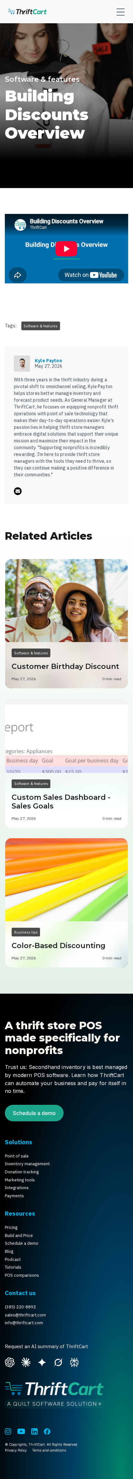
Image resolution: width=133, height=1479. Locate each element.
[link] (27, 11)
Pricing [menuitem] (11, 1227)
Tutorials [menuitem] (13, 1267)
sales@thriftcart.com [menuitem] (25, 1315)
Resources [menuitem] (20, 1213)
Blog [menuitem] (9, 1251)
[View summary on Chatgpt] (10, 1361)
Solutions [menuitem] (18, 1142)
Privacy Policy (16, 1450)
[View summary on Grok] (58, 1361)
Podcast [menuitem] (13, 1259)
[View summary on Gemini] (42, 1361)
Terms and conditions (49, 1450)
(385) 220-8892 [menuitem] (20, 1307)
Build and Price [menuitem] (19, 1235)
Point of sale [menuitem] (17, 1156)
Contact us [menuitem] (20, 1293)
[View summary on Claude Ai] (26, 1361)
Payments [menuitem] (14, 1196)
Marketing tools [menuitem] (20, 1180)
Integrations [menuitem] (17, 1187)
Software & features (42, 79)
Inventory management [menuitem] (27, 1164)
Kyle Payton (48, 361)
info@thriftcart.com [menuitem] (24, 1323)
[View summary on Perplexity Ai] (74, 1361)
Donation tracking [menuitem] (22, 1172)
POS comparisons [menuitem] (22, 1275)
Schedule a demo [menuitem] (21, 1243)
